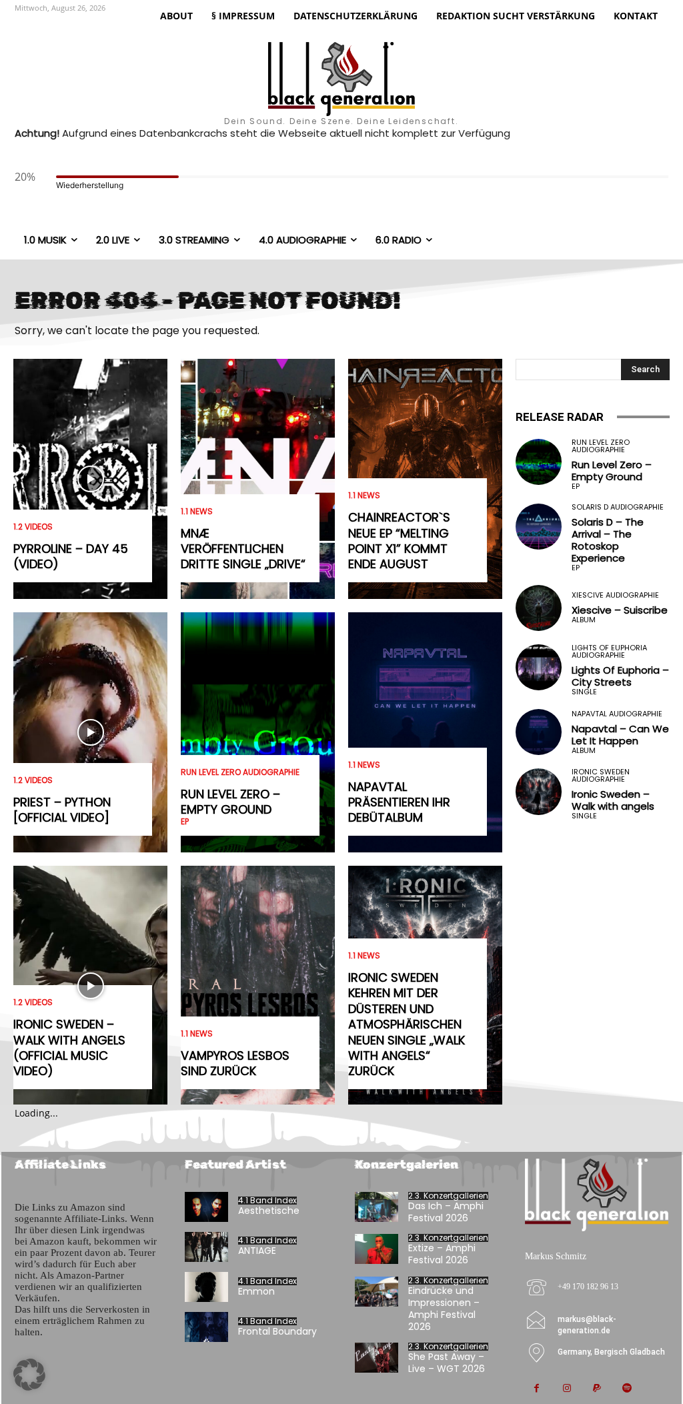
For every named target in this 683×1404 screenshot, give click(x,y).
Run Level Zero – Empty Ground (230, 802)
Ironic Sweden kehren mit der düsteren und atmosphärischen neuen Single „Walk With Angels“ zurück (406, 1024)
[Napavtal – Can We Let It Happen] (539, 732)
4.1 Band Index (267, 1201)
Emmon (256, 1291)
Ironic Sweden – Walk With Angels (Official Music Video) (69, 1047)
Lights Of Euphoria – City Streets (620, 676)
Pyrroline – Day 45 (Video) (70, 556)
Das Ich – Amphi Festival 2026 (446, 1212)
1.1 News (197, 512)
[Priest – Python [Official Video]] (90, 732)
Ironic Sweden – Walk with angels (613, 800)
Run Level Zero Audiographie (240, 772)
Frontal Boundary (277, 1331)
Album (584, 620)
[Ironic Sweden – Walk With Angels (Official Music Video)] (90, 986)
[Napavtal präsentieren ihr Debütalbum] (425, 732)
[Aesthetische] (206, 1207)
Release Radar (560, 417)
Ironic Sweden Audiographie (601, 775)
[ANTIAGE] (206, 1247)
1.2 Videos (33, 527)
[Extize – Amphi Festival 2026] (376, 1249)
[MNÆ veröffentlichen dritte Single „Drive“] (258, 479)
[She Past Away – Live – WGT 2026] (376, 1358)
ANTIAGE (257, 1250)
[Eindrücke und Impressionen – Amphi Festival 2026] (376, 1292)
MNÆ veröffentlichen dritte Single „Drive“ (243, 549)
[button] (29, 1374)
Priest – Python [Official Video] (62, 810)
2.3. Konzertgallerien (448, 1196)
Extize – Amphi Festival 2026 (442, 1254)
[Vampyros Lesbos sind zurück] (258, 986)
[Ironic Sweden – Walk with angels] (539, 791)
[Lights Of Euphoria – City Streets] (539, 667)
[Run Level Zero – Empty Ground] (258, 732)
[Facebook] (536, 1389)
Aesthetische (268, 1210)
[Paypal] (596, 1389)
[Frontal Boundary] (206, 1327)
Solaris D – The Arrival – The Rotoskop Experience (608, 540)
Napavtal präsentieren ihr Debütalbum (399, 802)
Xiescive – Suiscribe (620, 610)
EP (185, 822)
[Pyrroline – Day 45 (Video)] (90, 479)
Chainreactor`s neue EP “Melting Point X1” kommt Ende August (399, 540)
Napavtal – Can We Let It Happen (620, 735)
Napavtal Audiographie (617, 714)
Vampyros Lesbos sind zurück (235, 1063)
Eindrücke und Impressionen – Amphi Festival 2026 (444, 1309)
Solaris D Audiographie (618, 507)
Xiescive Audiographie (615, 595)
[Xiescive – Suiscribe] (539, 608)
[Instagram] (566, 1389)
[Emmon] (206, 1287)
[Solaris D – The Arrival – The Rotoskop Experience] (539, 527)
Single (584, 692)
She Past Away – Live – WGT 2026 (446, 1362)
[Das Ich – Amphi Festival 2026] (376, 1207)
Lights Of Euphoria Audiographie (609, 651)
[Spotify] (626, 1389)
